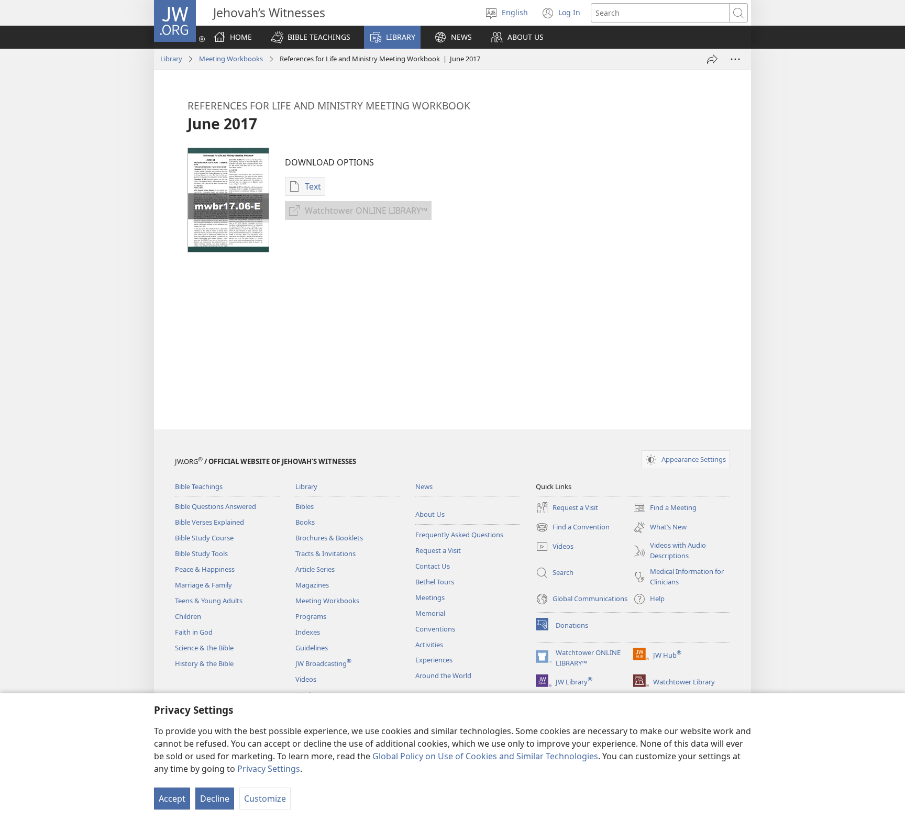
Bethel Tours (434, 581)
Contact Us (432, 566)
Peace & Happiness (205, 569)
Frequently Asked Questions (459, 534)
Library (171, 58)
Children (188, 616)
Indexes (307, 632)
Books (305, 522)
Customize (265, 798)
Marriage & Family (203, 585)
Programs (310, 616)
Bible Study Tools (201, 553)
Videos (305, 679)
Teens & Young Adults (208, 600)
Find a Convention (573, 528)
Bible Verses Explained (209, 522)
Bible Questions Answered (215, 506)
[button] (311, 37)
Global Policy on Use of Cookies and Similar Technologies (485, 756)
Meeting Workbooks (231, 58)
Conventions (435, 629)
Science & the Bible (204, 647)
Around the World (443, 675)
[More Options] (735, 59)
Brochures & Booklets (329, 537)
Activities (429, 644)
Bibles (304, 506)
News (424, 486)
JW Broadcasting (323, 663)
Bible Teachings (199, 486)
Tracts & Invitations (325, 553)
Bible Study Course (204, 537)
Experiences (433, 659)
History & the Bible (204, 663)
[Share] (712, 59)
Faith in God (194, 632)
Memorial (430, 613)
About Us (430, 514)
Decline (214, 798)
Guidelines (311, 647)
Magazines (312, 585)
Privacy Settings (268, 768)
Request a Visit (438, 550)
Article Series (315, 569)
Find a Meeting (665, 508)
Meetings (430, 597)
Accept (172, 798)
